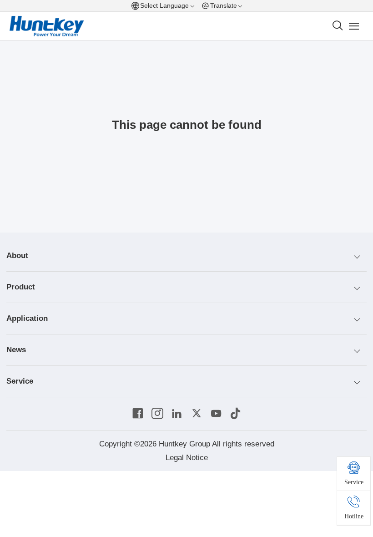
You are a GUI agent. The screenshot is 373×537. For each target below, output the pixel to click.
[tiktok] (236, 413)
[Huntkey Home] (47, 26)
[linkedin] (177, 413)
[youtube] (216, 413)
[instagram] (157, 413)
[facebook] (138, 413)
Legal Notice (187, 457)
